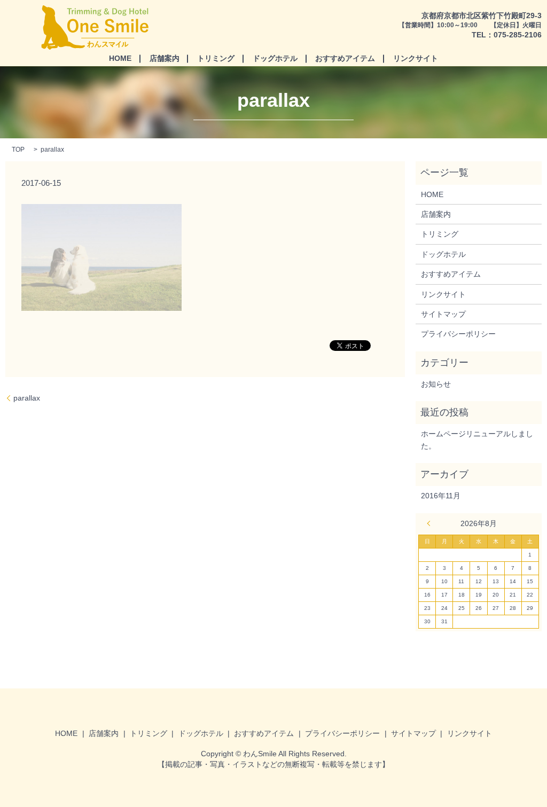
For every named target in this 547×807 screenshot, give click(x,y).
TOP (18, 149)
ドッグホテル (275, 58)
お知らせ (436, 384)
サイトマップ (443, 314)
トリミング (216, 58)
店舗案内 (164, 58)
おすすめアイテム (345, 58)
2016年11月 (440, 495)
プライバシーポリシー (458, 334)
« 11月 (431, 523)
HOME (120, 58)
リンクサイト (415, 58)
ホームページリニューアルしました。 (477, 439)
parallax (26, 398)
